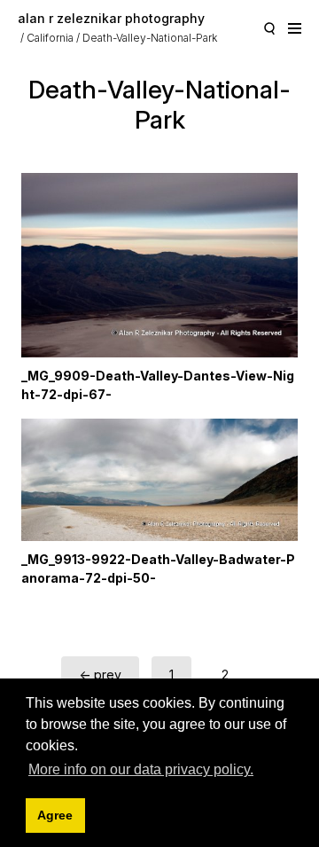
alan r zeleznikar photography (111, 18)
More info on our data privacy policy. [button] (140, 769)
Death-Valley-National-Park (149, 37)
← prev (100, 674)
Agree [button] (55, 815)
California (50, 37)
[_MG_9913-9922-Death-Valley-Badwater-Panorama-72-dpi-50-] (159, 480)
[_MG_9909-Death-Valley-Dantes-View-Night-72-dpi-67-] (159, 265)
